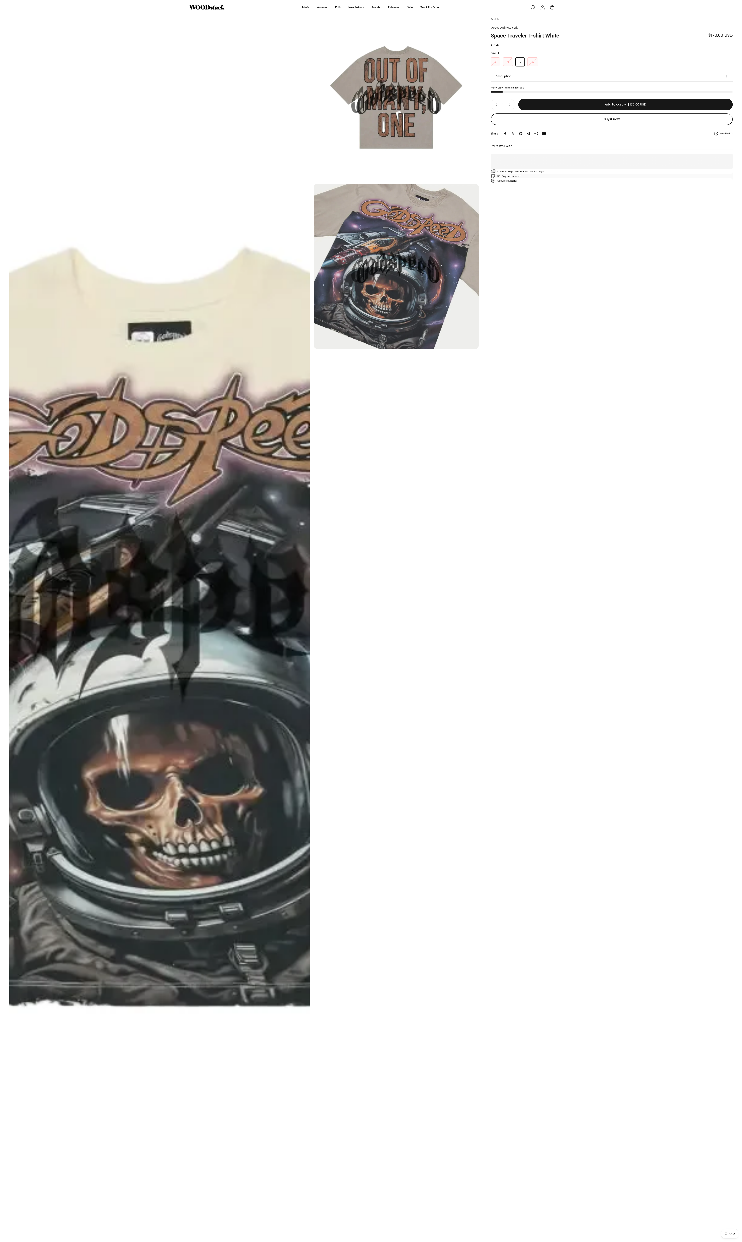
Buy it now (612, 119)
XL (532, 61)
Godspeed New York (504, 28)
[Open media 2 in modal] (396, 97)
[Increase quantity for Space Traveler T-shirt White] (510, 104)
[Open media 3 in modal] (396, 266)
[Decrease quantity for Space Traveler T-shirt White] (495, 104)
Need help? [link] (726, 133)
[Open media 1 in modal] (159, 626)
